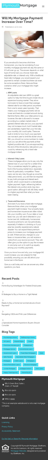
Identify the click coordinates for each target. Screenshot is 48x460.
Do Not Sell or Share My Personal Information (20, 439)
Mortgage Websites (19, 451)
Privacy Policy (7, 427)
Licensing (5, 422)
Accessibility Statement (11, 431)
